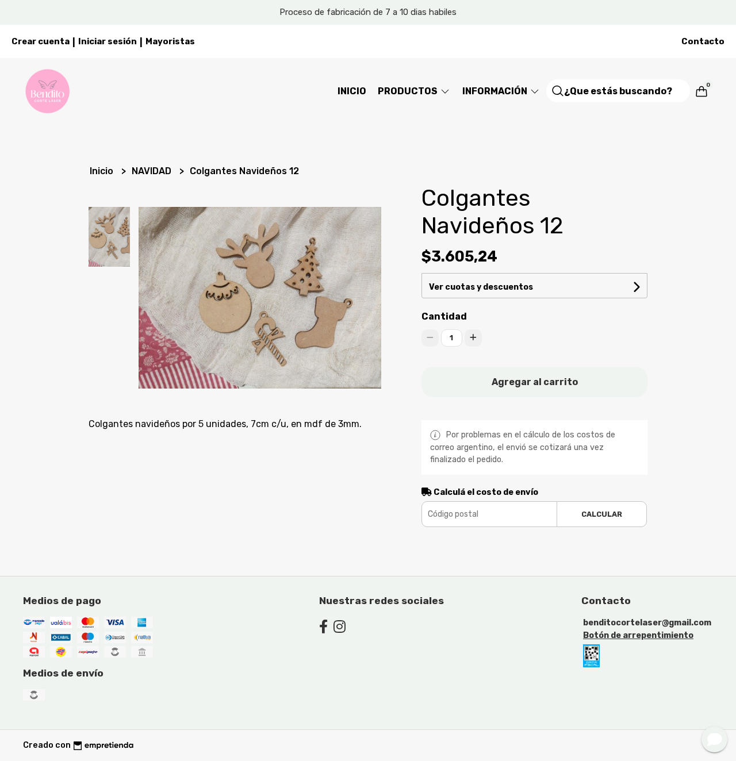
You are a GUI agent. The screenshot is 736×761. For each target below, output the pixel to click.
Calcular (601, 514)
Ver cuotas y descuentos (481, 287)
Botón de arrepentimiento (638, 635)
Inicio (352, 91)
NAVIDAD (153, 171)
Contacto (702, 41)
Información (495, 91)
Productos (408, 91)
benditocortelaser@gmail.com (647, 623)
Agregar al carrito (535, 381)
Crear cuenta (41, 41)
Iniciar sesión (107, 41)
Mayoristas (170, 41)
